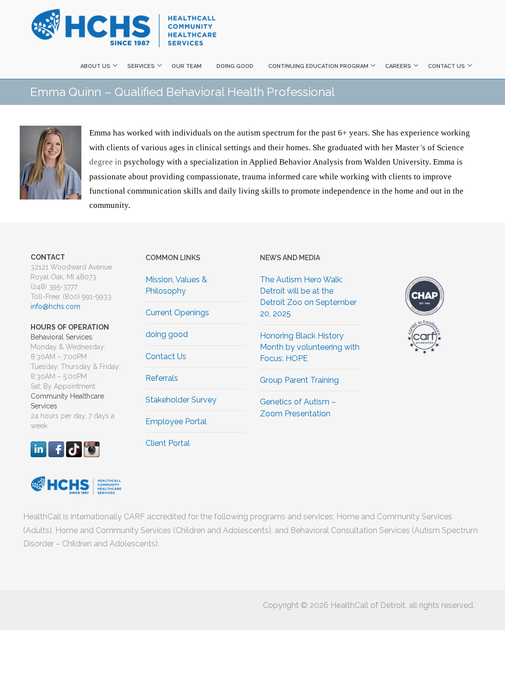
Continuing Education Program (318, 66)
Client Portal (167, 443)
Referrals (161, 378)
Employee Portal (176, 421)
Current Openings (177, 312)
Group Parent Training (299, 380)
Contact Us (446, 66)
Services (141, 66)
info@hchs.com (55, 306)
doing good (234, 66)
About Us (95, 66)
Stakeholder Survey (180, 399)
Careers (398, 66)
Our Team (187, 66)
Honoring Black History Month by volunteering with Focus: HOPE (310, 347)
